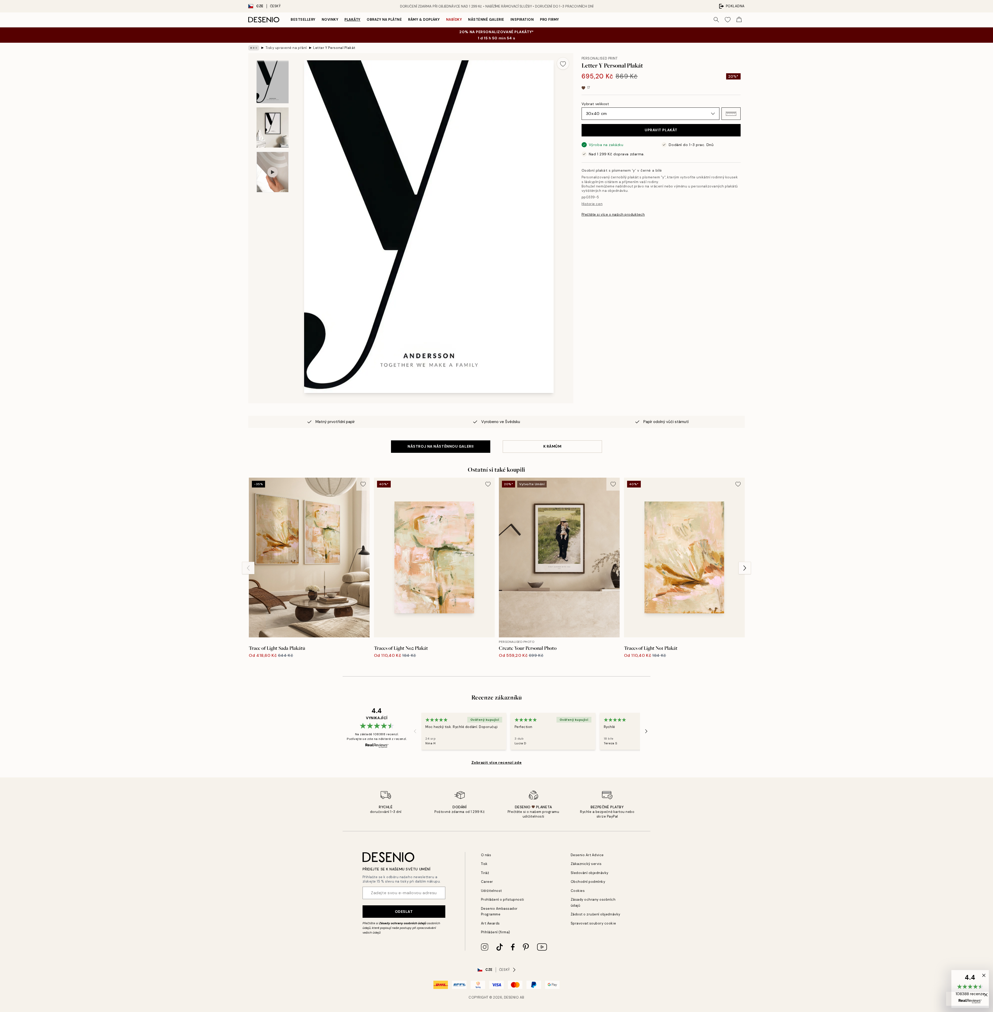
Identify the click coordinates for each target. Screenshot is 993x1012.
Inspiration (522, 19)
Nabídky (454, 19)
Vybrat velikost (595, 103)
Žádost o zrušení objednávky (595, 914)
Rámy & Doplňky (424, 19)
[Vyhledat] (716, 19)
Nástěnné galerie (486, 19)
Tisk (484, 864)
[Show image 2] (273, 127)
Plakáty (352, 19)
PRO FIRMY (549, 19)
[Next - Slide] (745, 568)
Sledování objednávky (589, 873)
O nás (486, 855)
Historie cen (592, 204)
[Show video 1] (273, 172)
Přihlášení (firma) (495, 932)
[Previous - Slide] (248, 568)
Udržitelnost (491, 891)
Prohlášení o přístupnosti (502, 899)
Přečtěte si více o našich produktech (613, 214)
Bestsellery (303, 19)
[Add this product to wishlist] (563, 63)
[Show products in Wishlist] (727, 19)
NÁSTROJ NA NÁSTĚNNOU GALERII (441, 446)
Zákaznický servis (586, 864)
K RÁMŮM (552, 446)
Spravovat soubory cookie (593, 923)
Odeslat (404, 911)
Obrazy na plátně (384, 19)
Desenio (511, 997)
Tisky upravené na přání (286, 48)
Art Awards (490, 923)
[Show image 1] (273, 82)
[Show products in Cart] (739, 19)
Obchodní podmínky (588, 881)
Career (487, 881)
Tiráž (485, 873)
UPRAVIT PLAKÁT (661, 130)
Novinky (330, 19)
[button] (731, 113)
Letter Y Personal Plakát (334, 48)
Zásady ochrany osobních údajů (402, 923)
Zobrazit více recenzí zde (496, 762)
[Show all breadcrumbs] (253, 47)
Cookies (578, 891)
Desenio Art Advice (587, 855)
